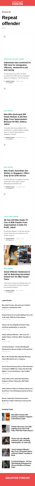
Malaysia (12, 59)
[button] (2, 3)
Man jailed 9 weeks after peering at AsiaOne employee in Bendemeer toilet (21, 416)
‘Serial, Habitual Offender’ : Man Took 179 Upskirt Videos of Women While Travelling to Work (16, 337)
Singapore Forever (17, 478)
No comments (9, 82)
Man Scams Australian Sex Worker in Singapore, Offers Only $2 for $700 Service (16, 173)
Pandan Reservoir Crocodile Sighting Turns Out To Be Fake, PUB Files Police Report (22, 428)
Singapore (21, 59)
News (16, 59)
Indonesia (6, 59)
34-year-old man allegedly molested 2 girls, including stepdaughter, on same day (21, 440)
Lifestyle (6, 216)
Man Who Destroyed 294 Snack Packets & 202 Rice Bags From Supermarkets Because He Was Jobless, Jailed (15, 119)
